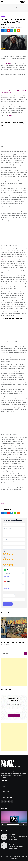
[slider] (13, 824)
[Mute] (23, 824)
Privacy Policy (5, 791)
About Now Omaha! (6, 784)
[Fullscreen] (25, 824)
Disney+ (10, 115)
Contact (4, 786)
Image (4, 592)
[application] (14, 818)
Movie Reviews (12, 834)
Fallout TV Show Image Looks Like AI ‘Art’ (12, 642)
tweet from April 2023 (6, 63)
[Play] (2, 824)
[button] (23, 613)
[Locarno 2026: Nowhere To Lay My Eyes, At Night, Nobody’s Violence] (4, 837)
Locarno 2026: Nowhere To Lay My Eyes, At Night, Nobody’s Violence (18, 838)
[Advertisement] (14, 672)
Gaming (2, 640)
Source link (3, 503)
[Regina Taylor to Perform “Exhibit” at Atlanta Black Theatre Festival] (4, 845)
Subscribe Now (14, 715)
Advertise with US (6, 789)
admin (3, 27)
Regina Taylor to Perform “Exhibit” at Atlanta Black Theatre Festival (16, 846)
